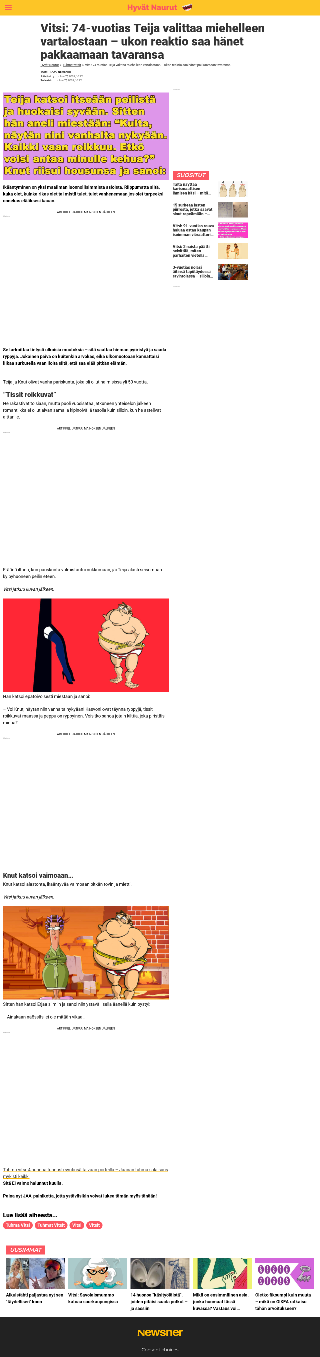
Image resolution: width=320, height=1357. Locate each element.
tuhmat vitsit (51, 1225)
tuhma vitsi (18, 1225)
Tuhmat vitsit (72, 65)
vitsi (77, 1225)
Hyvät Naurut (49, 65)
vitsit (94, 1225)
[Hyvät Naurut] (158, 8)
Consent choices (160, 1349)
